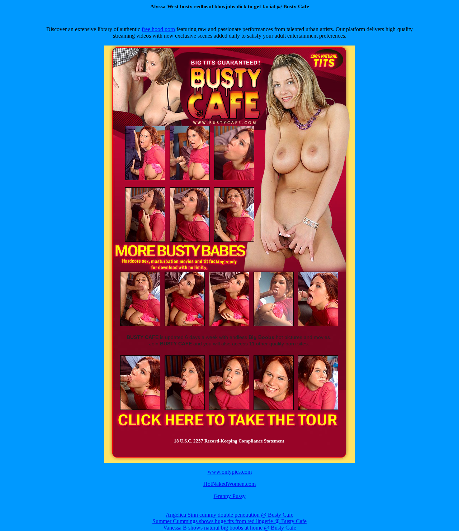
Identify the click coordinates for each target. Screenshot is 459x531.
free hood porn (158, 29)
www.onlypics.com (230, 472)
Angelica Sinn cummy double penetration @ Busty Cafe (229, 515)
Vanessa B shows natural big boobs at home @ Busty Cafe (229, 528)
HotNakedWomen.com (229, 484)
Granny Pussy (230, 496)
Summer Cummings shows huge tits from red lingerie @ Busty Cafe (229, 521)
